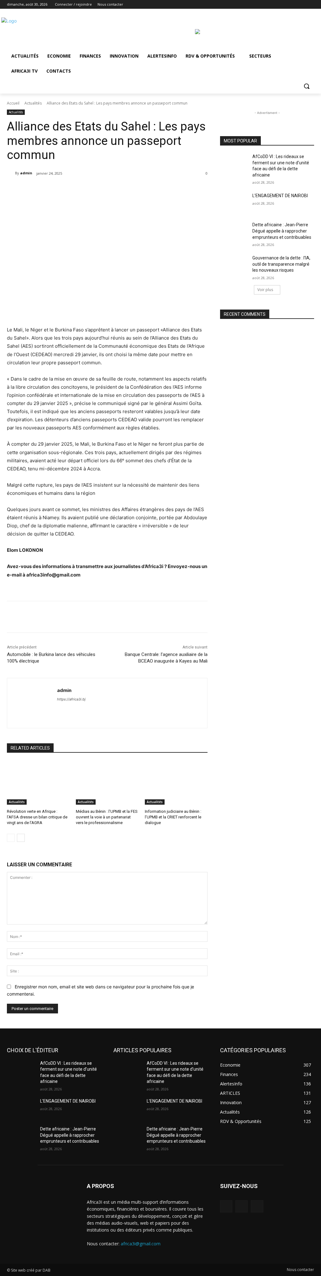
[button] (306, 86)
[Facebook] (275, 4)
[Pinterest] (86, 189)
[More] (115, 189)
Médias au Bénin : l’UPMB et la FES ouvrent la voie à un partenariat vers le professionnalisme (107, 817)
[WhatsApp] (100, 189)
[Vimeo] (301, 4)
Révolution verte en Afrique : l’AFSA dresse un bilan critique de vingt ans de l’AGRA (37, 817)
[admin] (11, 173)
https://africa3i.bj (71, 699)
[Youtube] (310, 4)
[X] (293, 4)
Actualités (33, 103)
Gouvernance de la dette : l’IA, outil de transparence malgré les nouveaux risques (281, 264)
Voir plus (265, 289)
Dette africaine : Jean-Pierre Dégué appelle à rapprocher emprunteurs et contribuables (281, 230)
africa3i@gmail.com (140, 1244)
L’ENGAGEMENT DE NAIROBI (280, 195)
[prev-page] (11, 838)
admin (26, 173)
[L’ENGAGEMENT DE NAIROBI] (234, 203)
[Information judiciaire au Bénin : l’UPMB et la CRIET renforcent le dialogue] (176, 783)
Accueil (13, 103)
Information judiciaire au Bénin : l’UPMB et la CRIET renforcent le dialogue (173, 817)
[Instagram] (284, 4)
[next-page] (21, 838)
